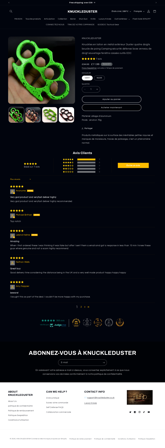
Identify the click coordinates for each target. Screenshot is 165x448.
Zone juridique (52, 398)
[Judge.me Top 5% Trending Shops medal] (109, 322)
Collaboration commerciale (58, 412)
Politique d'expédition (18, 415)
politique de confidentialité (20, 406)
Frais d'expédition (89, 68)
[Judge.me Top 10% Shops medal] (120, 322)
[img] (17, 186)
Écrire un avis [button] (133, 165)
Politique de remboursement (21, 411)
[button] (11, 11)
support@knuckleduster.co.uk (100, 398)
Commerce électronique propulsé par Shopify (49, 438)
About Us (12, 401)
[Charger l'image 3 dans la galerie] (49, 114)
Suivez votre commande (57, 403)
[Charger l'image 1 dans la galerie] (16, 114)
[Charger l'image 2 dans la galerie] (33, 114)
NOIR (99, 78)
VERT (87, 78)
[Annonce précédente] (9, 2)
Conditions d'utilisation (18, 420)
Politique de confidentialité (104, 439)
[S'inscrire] (104, 362)
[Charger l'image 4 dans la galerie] (66, 114)
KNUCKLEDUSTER (23, 438)
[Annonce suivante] (156, 2)
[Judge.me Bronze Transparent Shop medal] (98, 322)
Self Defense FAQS (55, 407)
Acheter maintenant (111, 107)
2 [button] (81, 307)
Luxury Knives (90, 403)
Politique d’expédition (146, 439)
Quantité (85, 84)
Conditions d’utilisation (127, 439)
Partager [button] (88, 128)
